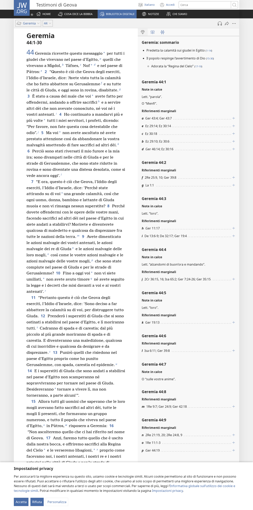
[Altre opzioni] (234, 23)
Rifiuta (37, 502)
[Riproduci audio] (219, 23)
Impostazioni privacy (167, 490)
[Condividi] (226, 23)
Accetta (21, 502)
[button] (75, 14)
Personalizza (56, 502)
